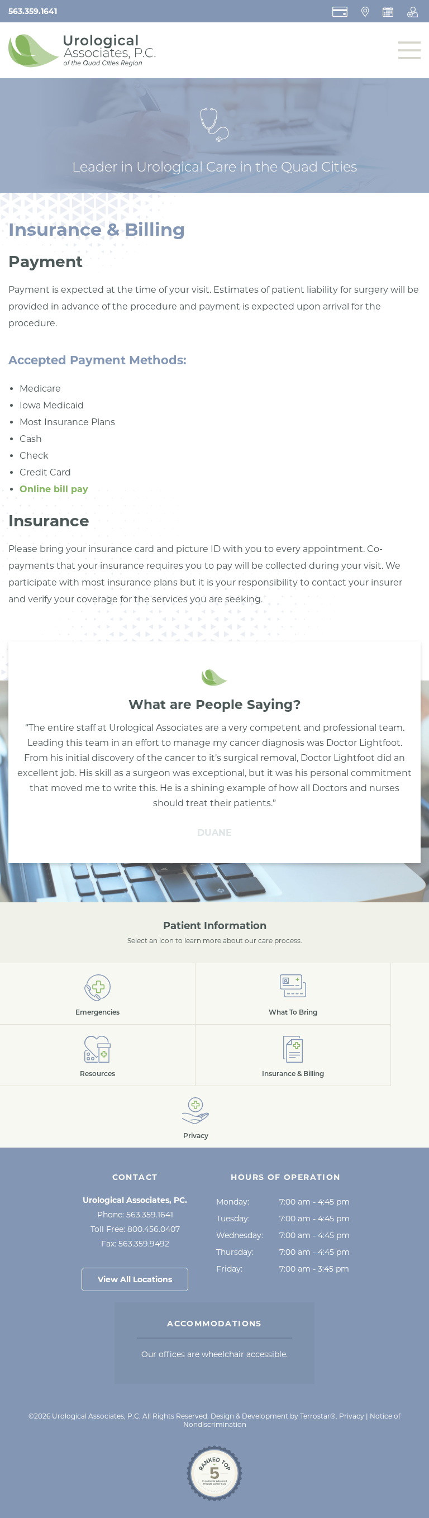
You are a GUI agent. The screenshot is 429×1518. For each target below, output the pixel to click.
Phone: (135, 1215)
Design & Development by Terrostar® (273, 1416)
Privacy (351, 1416)
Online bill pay (54, 489)
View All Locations (135, 1279)
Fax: (135, 1244)
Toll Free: (135, 1229)
